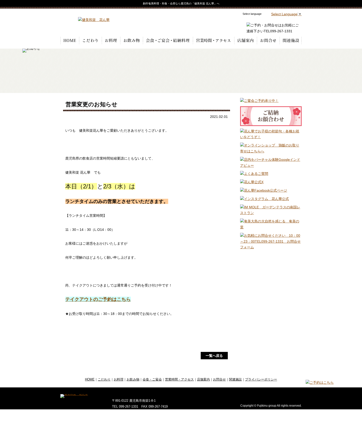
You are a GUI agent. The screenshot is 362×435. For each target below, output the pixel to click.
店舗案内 (245, 40)
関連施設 (291, 40)
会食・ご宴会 (152, 379)
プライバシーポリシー (261, 379)
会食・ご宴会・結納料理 (168, 40)
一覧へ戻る (214, 356)
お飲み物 (131, 40)
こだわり (90, 40)
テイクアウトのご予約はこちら (98, 299)
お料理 (111, 40)
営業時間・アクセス (213, 40)
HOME (69, 40)
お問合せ (268, 40)
